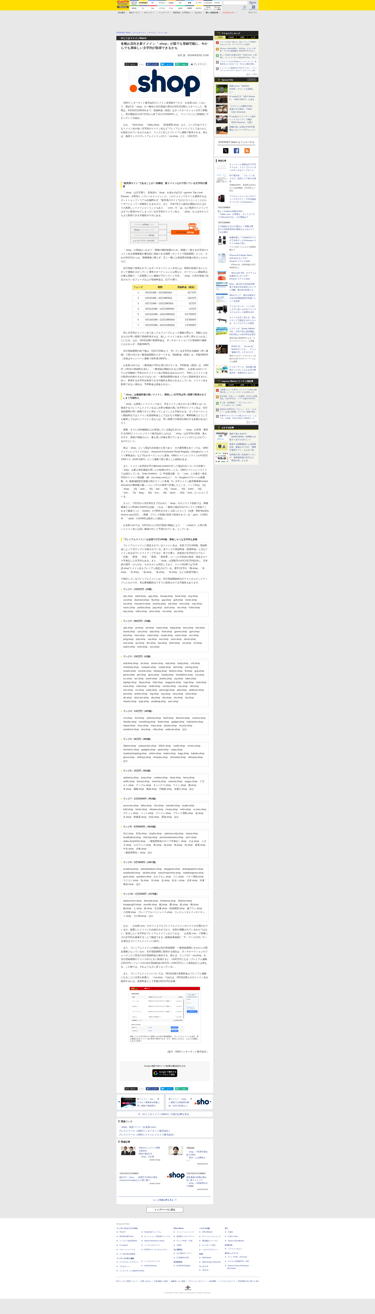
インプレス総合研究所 (128, 1241)
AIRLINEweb (207, 1232)
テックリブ (203, 1266)
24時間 (231, 37)
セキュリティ (149, 13)
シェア (154, 64)
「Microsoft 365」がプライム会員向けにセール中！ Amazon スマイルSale (242, 276)
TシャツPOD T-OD (184, 1241)
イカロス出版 (204, 1228)
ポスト (133, 64)
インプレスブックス (152, 1261)
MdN (201, 1254)
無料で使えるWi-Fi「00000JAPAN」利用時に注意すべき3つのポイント (242, 437)
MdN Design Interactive (211, 1262)
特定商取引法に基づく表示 (248, 1281)
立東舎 (179, 1245)
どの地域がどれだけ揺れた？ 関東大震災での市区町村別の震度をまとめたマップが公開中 (236, 229)
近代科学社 (178, 1262)
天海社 (230, 1232)
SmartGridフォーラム (152, 1232)
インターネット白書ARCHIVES (131, 1271)
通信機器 (121, 13)
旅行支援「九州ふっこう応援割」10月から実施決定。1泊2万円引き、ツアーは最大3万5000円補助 (238, 398)
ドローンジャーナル (127, 1250)
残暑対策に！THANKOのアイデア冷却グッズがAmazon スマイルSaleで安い (242, 240)
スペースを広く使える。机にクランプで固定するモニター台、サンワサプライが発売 (242, 320)
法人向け (198, 13)
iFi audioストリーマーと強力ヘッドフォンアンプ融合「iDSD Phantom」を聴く (242, 119)
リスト (141, 64)
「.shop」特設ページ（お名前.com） (138, 1127)
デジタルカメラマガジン (129, 1262)
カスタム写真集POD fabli (238, 1261)
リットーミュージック (185, 1232)
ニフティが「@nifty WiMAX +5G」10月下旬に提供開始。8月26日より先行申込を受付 (242, 331)
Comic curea (233, 1236)
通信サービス (134, 13)
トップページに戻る (164, 1209)
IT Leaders (123, 1245)
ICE (226, 1228)
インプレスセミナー (152, 1245)
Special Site (227, 80)
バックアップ (163, 13)
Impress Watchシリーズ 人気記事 (237, 381)
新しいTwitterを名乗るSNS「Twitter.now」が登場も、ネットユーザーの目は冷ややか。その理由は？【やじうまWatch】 (238, 57)
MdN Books (206, 1258)
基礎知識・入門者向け (182, 13)
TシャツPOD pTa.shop (237, 1257)
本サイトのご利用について (126, 1281)
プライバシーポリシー (197, 1281)
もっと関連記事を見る (163, 1200)
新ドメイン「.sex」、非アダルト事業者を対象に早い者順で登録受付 (148, 1102)
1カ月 (253, 37)
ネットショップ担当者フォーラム (157, 1236)
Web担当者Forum (126, 1236)
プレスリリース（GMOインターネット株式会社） (145, 1131)
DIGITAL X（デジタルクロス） (156, 1250)
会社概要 (212, 1281)
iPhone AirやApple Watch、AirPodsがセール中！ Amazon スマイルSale (241, 258)
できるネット (124, 1266)
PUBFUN (228, 1245)
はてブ (169, 64)
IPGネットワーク (231, 1253)
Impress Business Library (154, 1241)
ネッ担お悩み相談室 (127, 1254)
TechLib (205, 1270)
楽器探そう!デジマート (186, 1236)
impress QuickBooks (236, 1241)
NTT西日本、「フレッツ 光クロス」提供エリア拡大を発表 (242, 178)
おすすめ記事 (228, 427)
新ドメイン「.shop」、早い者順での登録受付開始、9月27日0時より (180, 1102)
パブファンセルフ (235, 1249)
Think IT (122, 1232)
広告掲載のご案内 (161, 1281)
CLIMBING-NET (183, 1258)
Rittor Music (179, 1228)
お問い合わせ (145, 1281)
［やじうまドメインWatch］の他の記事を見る (164, 1114)
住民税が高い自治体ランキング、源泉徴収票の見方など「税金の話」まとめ (242, 457)
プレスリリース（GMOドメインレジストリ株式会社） (147, 1134)
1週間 (242, 37)
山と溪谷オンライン (184, 1253)
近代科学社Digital (183, 1266)
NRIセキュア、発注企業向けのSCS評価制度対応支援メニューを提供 (242, 298)
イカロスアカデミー (210, 1250)
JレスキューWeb (208, 1245)
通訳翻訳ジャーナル (210, 1241)
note (183, 64)
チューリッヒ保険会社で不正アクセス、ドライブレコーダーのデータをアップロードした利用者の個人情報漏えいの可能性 (238, 70)
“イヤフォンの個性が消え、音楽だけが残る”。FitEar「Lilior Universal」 (242, 109)
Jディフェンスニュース (211, 1236)
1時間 (220, 37)
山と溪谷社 (178, 1250)
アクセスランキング (231, 33)
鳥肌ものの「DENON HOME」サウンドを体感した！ (241, 89)
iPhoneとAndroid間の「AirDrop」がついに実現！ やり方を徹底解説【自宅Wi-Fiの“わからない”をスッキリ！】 (238, 50)
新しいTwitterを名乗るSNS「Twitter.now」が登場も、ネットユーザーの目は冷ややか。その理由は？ (236, 214)
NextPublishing (150, 1266)
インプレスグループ (227, 1281)
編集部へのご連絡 (178, 1281)
